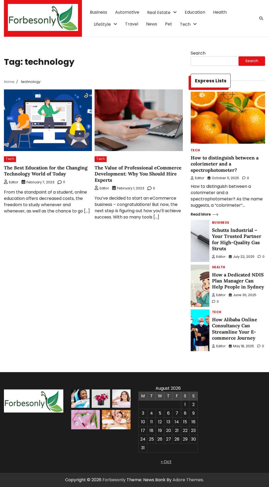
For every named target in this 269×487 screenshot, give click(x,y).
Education (195, 12)
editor (13, 182)
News (151, 24)
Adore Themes (188, 480)
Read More (201, 214)
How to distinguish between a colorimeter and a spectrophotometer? (224, 164)
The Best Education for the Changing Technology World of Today (45, 171)
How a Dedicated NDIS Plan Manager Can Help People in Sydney (238, 281)
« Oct (166, 462)
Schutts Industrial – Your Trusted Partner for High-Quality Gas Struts (236, 239)
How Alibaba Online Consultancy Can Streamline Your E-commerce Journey (234, 329)
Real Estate (158, 12)
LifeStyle (102, 24)
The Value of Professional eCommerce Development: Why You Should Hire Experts (138, 174)
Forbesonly (114, 480)
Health (220, 12)
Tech (185, 24)
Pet (168, 24)
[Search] (261, 18)
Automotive (127, 12)
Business (98, 12)
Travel (131, 24)
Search (198, 53)
